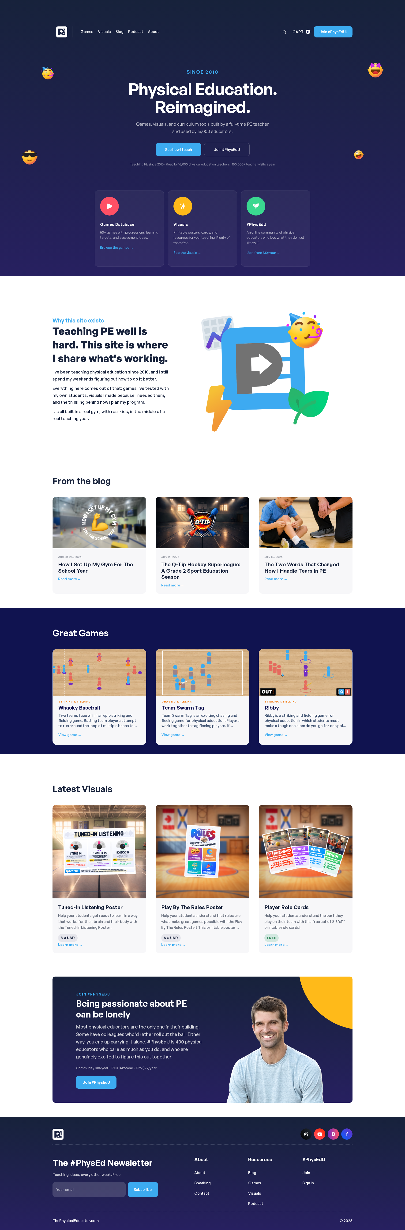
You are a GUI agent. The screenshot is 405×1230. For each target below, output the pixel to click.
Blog (252, 1172)
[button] (301, 32)
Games (254, 1183)
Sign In (308, 1183)
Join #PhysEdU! (333, 31)
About (199, 1172)
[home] (62, 31)
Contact (201, 1193)
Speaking (202, 1183)
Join (306, 1172)
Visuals (254, 1193)
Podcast (255, 1203)
